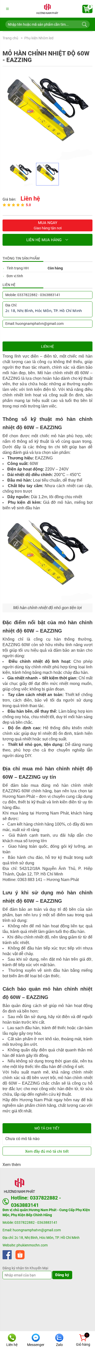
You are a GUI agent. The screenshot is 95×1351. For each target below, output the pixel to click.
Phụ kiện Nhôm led (38, 38)
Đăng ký (62, 1275)
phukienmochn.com (32, 1245)
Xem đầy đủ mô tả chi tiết (47, 1151)
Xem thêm (12, 1164)
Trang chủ (10, 38)
